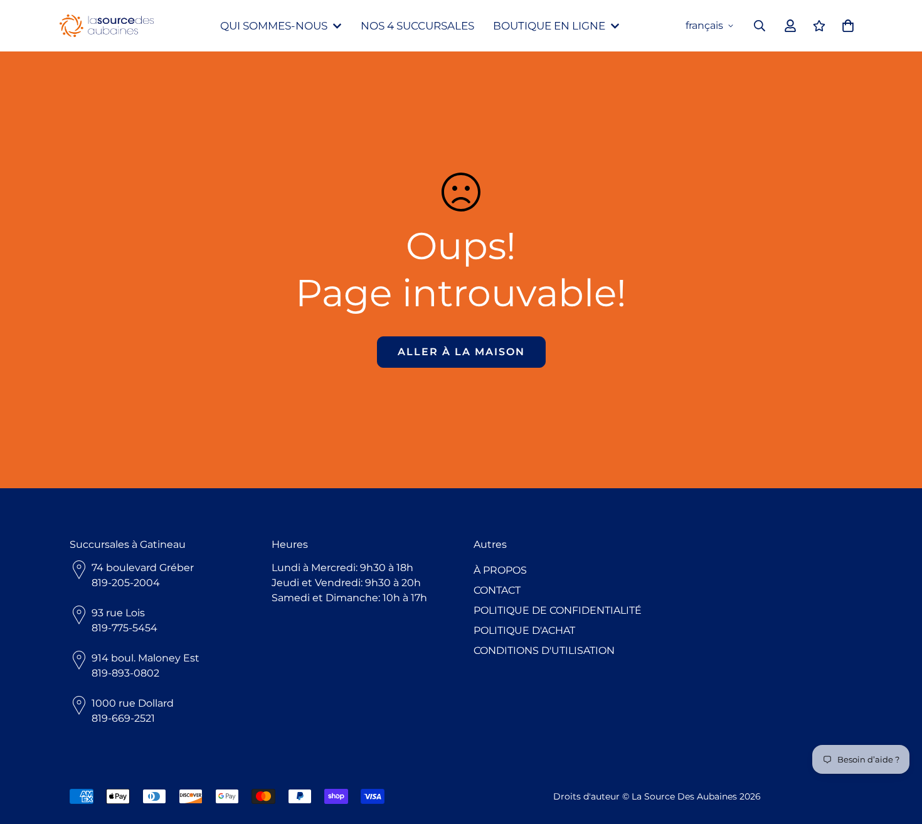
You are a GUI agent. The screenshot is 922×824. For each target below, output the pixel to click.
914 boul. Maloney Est (145, 658)
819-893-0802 (125, 673)
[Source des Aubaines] (107, 26)
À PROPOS (500, 570)
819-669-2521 (123, 718)
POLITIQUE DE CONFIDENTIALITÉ (558, 610)
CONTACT (497, 590)
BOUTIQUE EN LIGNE (549, 25)
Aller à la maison (461, 352)
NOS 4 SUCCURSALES (417, 25)
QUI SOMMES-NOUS (273, 25)
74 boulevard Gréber (143, 568)
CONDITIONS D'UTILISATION (544, 650)
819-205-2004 (126, 583)
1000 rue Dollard (133, 703)
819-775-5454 (124, 628)
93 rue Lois (118, 613)
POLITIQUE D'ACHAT (524, 630)
